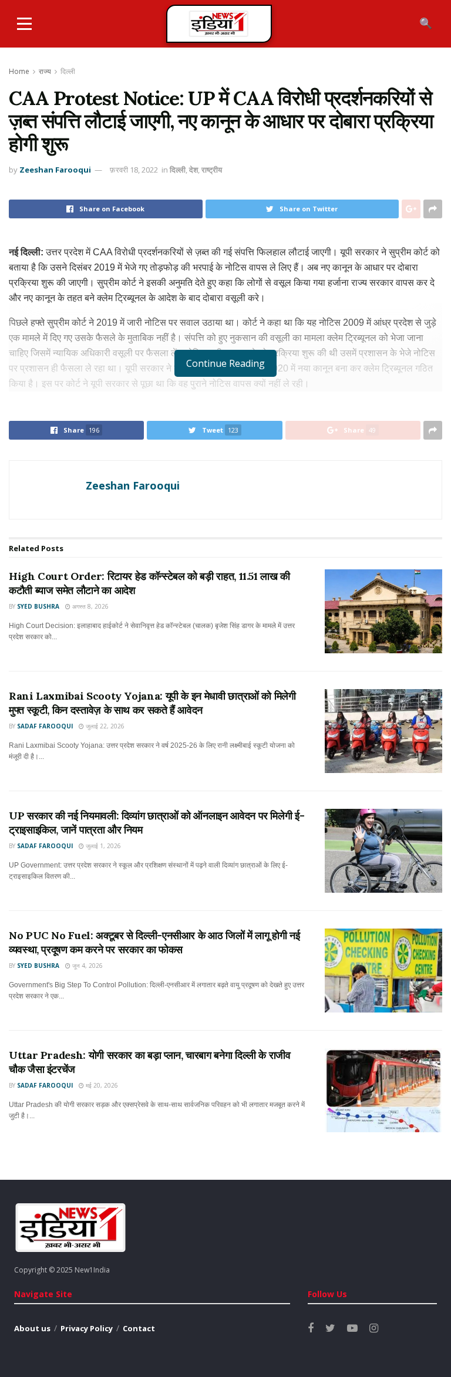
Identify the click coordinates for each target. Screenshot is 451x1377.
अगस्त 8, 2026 (89, 606)
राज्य (45, 71)
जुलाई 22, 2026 (104, 726)
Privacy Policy (86, 1328)
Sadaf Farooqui (45, 726)
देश (193, 169)
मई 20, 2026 (101, 1085)
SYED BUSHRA (38, 606)
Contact (139, 1328)
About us (32, 1328)
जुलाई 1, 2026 (102, 846)
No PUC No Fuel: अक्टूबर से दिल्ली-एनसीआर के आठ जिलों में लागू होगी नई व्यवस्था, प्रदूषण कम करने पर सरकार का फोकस (154, 942)
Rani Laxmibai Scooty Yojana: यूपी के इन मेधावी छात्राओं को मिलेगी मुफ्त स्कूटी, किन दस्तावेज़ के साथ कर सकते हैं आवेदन (152, 702)
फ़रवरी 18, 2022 (134, 169)
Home (19, 71)
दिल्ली (67, 71)
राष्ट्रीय (211, 169)
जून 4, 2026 (86, 965)
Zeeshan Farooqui (55, 169)
